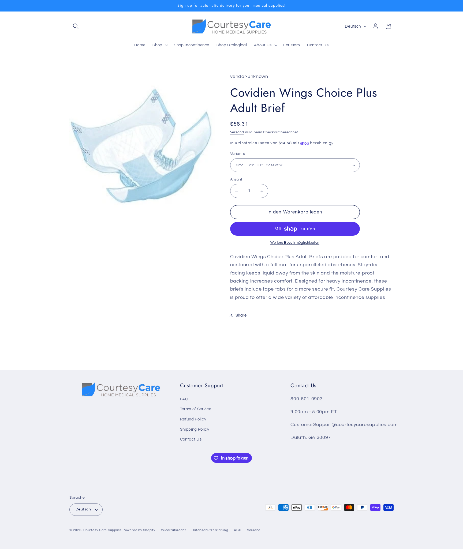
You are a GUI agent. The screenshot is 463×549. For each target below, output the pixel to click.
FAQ (184, 399)
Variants (237, 154)
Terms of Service (195, 409)
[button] (75, 26)
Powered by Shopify (139, 530)
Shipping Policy (194, 429)
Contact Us (191, 439)
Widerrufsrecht (173, 530)
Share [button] (241, 315)
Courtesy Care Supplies (102, 530)
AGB (237, 530)
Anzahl (236, 180)
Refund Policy (193, 419)
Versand (237, 132)
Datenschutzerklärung (210, 530)
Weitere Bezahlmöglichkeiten (294, 243)
